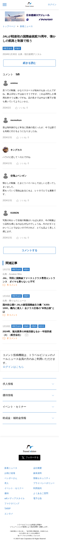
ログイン (52, 4)
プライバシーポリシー (44, 483)
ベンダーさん (10, 478)
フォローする (32, 457)
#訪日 (41, 326)
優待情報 (8, 395)
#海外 (17, 48)
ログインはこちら (13, 366)
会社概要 (37, 468)
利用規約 (37, 488)
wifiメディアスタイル (14, 498)
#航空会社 (7, 48)
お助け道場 (9, 473)
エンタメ (8, 513)
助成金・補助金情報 (14, 418)
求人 (6, 483)
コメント (12, 285)
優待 (6, 493)
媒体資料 (37, 473)
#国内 (26, 269)
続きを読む (29, 63)
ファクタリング (11, 503)
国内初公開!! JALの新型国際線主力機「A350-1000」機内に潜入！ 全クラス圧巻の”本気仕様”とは (28, 308)
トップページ (9, 26)
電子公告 (37, 498)
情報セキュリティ (41, 478)
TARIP (7, 508)
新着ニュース (26, 26)
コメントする (29, 250)
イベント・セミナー (14, 406)
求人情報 (8, 383)
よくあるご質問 (40, 493)
